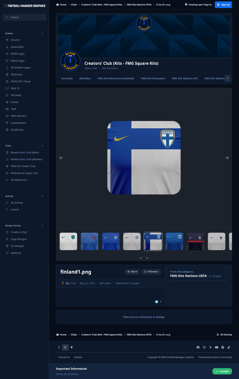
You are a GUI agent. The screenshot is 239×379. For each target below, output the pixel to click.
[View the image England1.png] (68, 241)
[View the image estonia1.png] (111, 241)
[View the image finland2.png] (174, 241)
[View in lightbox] (144, 158)
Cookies (78, 357)
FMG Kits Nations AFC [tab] (185, 78)
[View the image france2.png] (216, 241)
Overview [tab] (67, 78)
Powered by (215, 357)
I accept (224, 371)
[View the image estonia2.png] (132, 241)
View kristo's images (127, 283)
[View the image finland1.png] (153, 241)
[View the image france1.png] (195, 241)
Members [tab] (85, 78)
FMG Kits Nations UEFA (188, 276)
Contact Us (64, 357)
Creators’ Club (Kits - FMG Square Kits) (122, 63)
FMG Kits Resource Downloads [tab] (115, 78)
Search (15, 17)
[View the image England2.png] (89, 241)
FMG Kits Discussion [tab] (153, 78)
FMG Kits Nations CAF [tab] (218, 78)
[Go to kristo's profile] (62, 283)
